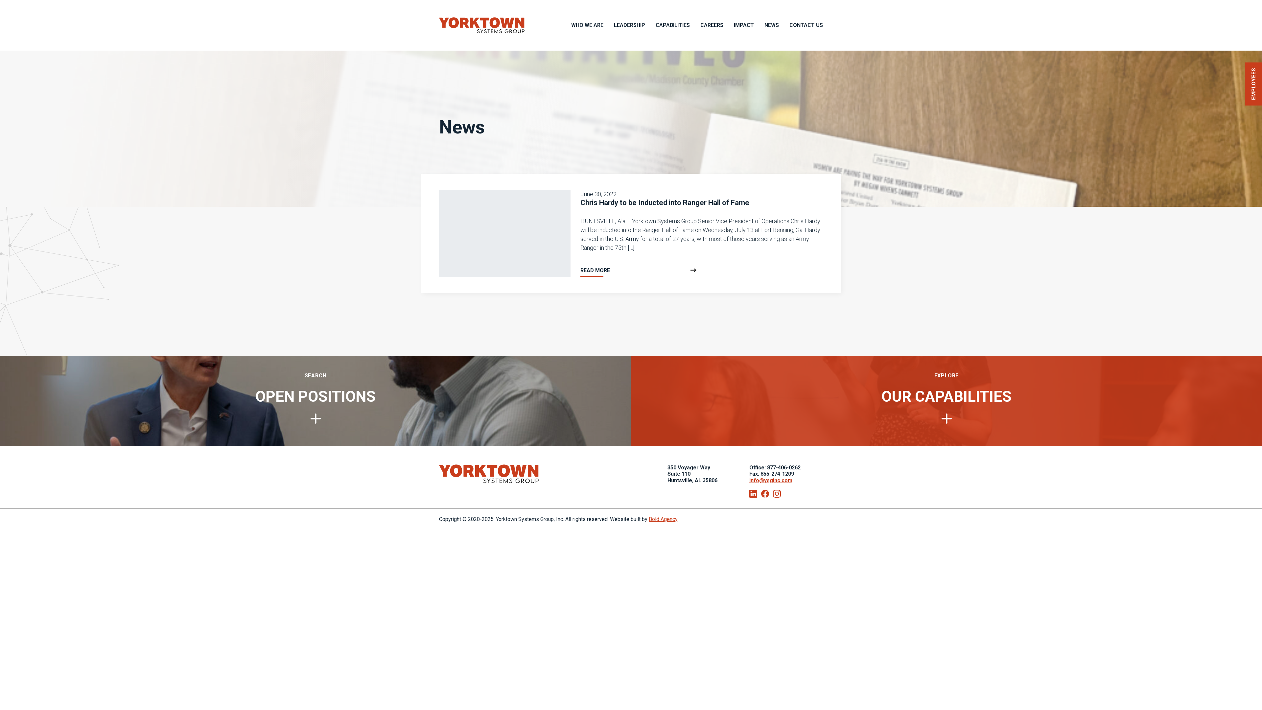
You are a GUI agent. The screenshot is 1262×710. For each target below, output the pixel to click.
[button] (1253, 84)
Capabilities (673, 25)
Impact (744, 25)
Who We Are (587, 25)
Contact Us (806, 25)
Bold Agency (663, 519)
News (771, 25)
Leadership (629, 25)
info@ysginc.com (770, 480)
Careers (711, 25)
